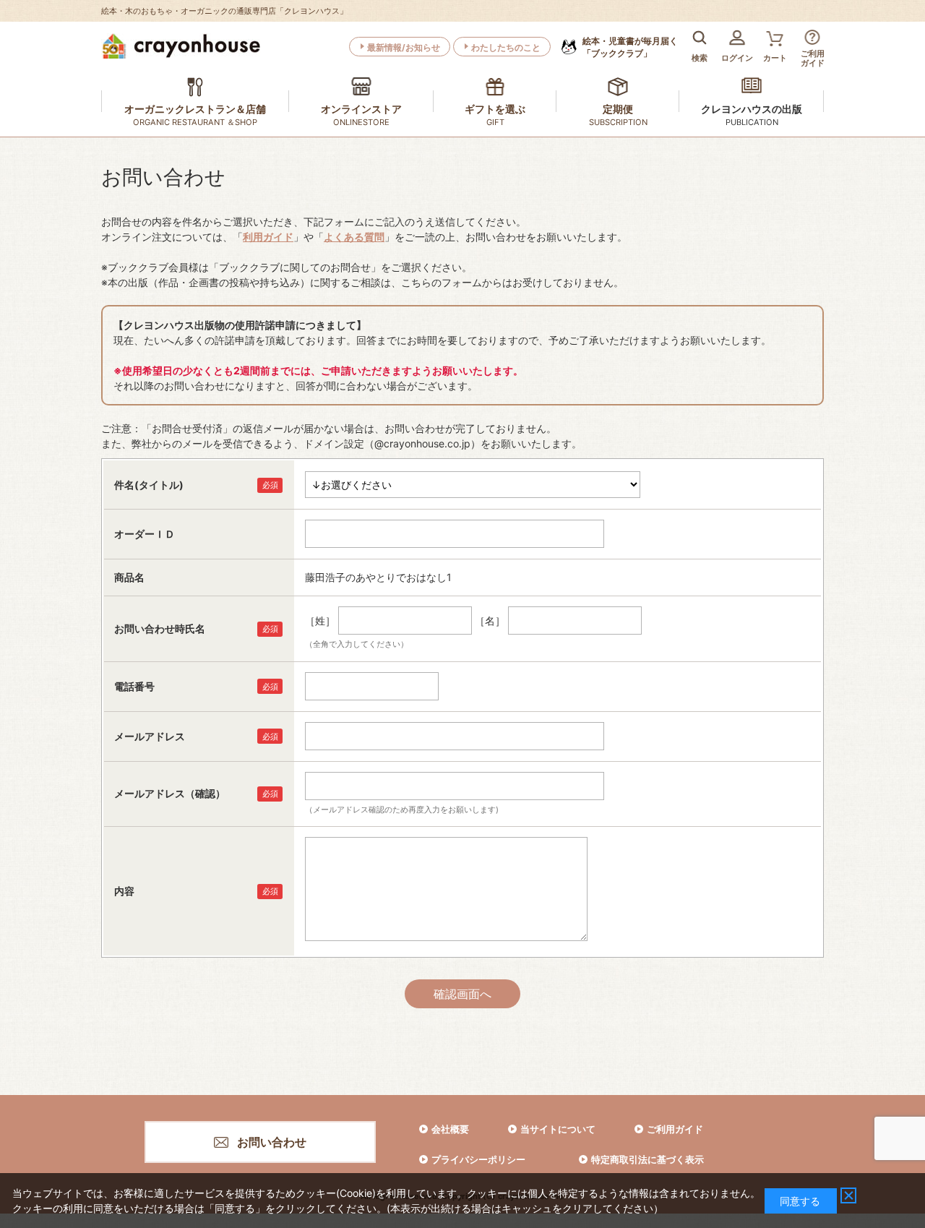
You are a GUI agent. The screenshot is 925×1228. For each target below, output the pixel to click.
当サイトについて (557, 1129)
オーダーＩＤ (144, 534)
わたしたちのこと (506, 47)
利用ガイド (268, 237)
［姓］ (320, 620)
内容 (124, 891)
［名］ (490, 620)
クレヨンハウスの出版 (751, 109)
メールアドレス (149, 736)
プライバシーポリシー (478, 1159)
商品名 (129, 577)
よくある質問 (354, 237)
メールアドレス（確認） (169, 793)
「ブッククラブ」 (630, 47)
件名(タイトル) (149, 484)
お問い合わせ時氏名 (159, 628)
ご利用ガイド (675, 1129)
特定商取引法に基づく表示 (647, 1159)
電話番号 (134, 686)
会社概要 (450, 1129)
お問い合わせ (271, 1142)
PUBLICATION (752, 122)
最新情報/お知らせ (403, 47)
